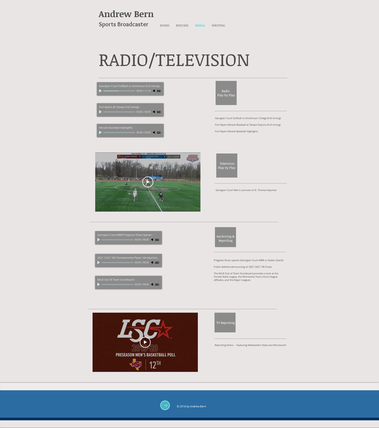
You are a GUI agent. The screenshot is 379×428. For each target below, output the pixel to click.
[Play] (101, 91)
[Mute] (154, 91)
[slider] (159, 91)
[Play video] (147, 182)
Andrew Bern (126, 14)
